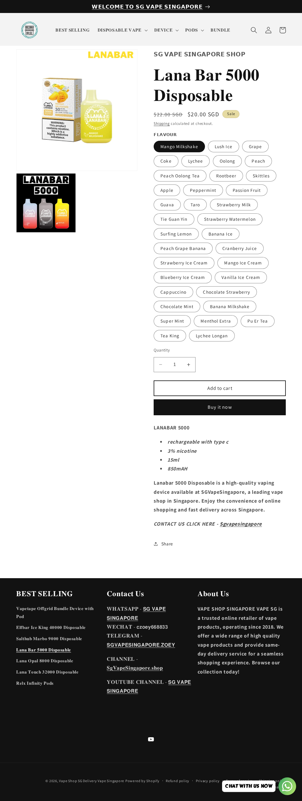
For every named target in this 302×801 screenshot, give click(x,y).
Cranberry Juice (239, 248)
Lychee (195, 161)
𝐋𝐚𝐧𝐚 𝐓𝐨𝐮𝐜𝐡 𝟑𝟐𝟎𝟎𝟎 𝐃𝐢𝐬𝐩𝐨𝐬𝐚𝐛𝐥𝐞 (47, 672)
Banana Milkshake (230, 306)
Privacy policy (208, 781)
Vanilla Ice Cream (240, 277)
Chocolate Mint (176, 306)
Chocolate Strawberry (226, 292)
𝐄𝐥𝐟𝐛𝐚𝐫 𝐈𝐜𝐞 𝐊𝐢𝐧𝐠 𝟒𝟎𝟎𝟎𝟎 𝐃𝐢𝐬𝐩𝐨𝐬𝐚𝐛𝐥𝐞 (51, 627)
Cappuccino (173, 292)
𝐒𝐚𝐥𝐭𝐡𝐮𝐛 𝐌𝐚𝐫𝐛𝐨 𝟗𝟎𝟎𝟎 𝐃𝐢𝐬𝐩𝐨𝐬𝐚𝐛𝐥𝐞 (49, 638)
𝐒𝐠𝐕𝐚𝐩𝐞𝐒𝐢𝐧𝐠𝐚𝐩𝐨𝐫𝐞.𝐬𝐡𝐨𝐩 (135, 667)
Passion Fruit (247, 190)
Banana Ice (221, 234)
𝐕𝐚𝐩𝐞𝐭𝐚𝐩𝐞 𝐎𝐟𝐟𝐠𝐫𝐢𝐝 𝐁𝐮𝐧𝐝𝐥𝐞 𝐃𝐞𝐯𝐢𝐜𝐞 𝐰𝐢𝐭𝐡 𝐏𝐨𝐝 (55, 612)
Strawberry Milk (234, 204)
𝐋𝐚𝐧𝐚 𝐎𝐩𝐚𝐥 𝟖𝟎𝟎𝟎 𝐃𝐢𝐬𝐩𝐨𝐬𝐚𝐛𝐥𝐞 (44, 660)
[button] (122, 30)
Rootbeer (226, 176)
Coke (165, 161)
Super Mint (172, 321)
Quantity (162, 350)
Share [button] (167, 544)
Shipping (162, 123)
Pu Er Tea (257, 321)
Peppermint (203, 190)
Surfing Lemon (176, 234)
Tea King (169, 336)
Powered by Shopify (142, 781)
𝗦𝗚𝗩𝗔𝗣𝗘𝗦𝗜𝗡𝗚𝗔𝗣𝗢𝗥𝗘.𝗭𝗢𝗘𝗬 (141, 644)
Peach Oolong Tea (180, 176)
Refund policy (177, 781)
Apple (166, 190)
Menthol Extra (216, 321)
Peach (258, 161)
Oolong (227, 161)
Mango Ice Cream (243, 263)
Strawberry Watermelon (230, 219)
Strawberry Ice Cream (184, 263)
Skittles (261, 176)
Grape (255, 146)
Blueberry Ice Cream (182, 277)
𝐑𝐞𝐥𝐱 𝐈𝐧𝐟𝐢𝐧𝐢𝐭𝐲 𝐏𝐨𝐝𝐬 (35, 683)
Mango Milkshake (179, 146)
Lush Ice (223, 146)
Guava (167, 204)
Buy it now (220, 407)
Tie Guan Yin (173, 219)
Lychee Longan (212, 336)
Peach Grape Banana (183, 248)
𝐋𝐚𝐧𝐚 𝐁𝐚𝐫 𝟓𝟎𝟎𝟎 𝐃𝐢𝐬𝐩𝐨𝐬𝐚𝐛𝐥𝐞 (43, 650)
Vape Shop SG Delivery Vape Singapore (91, 781)
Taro (195, 204)
